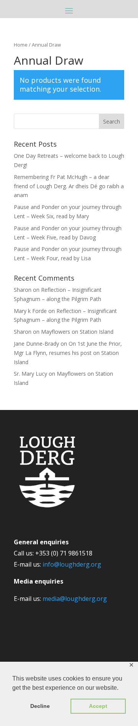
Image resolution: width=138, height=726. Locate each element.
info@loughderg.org (72, 564)
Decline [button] (40, 706)
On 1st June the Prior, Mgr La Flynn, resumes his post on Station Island (68, 353)
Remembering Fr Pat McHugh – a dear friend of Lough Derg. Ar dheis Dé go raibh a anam (69, 186)
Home (21, 44)
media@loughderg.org (75, 598)
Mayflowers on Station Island (77, 331)
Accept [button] (98, 706)
